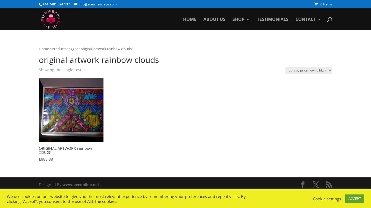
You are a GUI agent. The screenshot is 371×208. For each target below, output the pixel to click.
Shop (238, 19)
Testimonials (272, 19)
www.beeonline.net (80, 184)
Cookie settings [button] (327, 198)
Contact (305, 19)
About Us (214, 19)
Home (189, 19)
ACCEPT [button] (354, 198)
